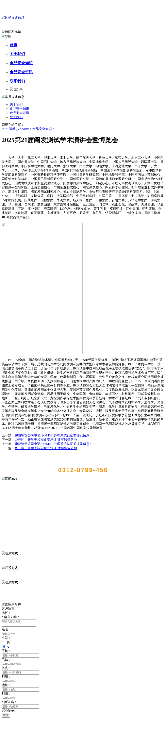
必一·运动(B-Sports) (15, 129)
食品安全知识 (21, 63)
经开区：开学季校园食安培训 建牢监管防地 (46, 439)
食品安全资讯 (21, 72)
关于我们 (17, 54)
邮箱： (6, 676)
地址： (6, 685)
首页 (13, 45)
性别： (6, 638)
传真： (6, 668)
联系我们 (17, 81)
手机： (6, 651)
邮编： (6, 693)
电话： (6, 659)
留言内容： (11, 617)
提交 (6, 715)
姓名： (6, 629)
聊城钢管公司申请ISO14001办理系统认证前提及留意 (52, 435)
